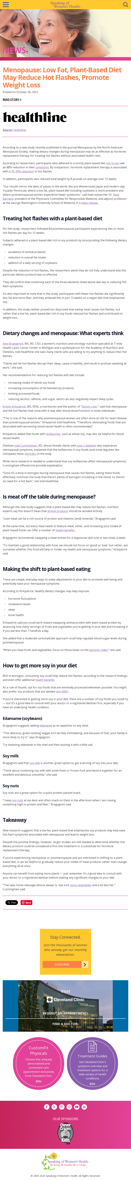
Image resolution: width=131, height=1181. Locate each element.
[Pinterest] (61, 1107)
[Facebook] (46, 1107)
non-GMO (62, 691)
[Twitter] (54, 1107)
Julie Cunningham (25, 445)
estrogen (31, 454)
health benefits (65, 530)
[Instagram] (69, 1107)
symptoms (42, 167)
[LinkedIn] (84, 1107)
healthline (14, 130)
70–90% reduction (22, 171)
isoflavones (53, 434)
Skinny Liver (89, 406)
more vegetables (80, 885)
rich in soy (112, 163)
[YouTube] (76, 1107)
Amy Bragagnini (13, 343)
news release (89, 203)
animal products (57, 511)
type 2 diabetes (86, 445)
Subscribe (62, 964)
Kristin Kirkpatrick (14, 406)
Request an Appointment (65, 1013)
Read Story (11, 99)
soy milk (35, 763)
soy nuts (17, 800)
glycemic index (98, 650)
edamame (46, 725)
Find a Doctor (64, 1024)
